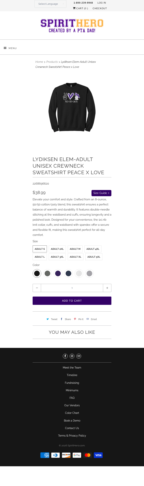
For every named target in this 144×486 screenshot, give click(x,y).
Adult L (40, 256)
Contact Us (72, 428)
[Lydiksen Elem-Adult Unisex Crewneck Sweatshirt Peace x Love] (72, 111)
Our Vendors (72, 405)
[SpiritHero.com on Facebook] (65, 356)
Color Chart (72, 412)
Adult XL (75, 256)
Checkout (100, 8)
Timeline (72, 375)
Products (52, 62)
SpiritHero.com (76, 445)
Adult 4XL (92, 249)
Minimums (72, 390)
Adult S (40, 249)
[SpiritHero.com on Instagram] (72, 356)
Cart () (82, 8)
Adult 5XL (93, 256)
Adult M (75, 249)
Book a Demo (72, 420)
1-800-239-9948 (83, 3)
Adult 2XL (57, 249)
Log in (102, 3)
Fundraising (72, 382)
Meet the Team (72, 367)
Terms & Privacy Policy (72, 435)
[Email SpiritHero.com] (78, 356)
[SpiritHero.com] (72, 27)
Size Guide (100, 193)
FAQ (72, 397)
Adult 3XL (57, 256)
